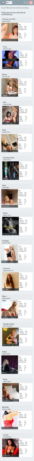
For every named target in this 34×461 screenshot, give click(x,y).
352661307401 (6, 354)
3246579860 (5, 187)
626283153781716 (8, 271)
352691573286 (6, 243)
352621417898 (6, 409)
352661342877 (7, 381)
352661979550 (7, 104)
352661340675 (6, 298)
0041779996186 (7, 326)
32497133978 (7, 160)
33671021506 (6, 77)
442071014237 (7, 49)
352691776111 (7, 215)
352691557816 (6, 21)
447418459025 (7, 437)
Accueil (3, 8)
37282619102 (6, 132)
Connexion (28, 2)
